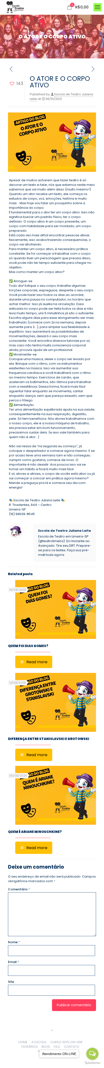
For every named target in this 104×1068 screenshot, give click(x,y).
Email (13, 962)
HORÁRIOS (30, 1046)
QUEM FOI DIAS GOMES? (28, 646)
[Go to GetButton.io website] (92, 1063)
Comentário (19, 889)
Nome (14, 942)
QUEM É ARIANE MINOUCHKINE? (35, 832)
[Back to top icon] (52, 1030)
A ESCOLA (38, 1042)
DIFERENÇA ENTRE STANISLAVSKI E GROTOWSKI (48, 739)
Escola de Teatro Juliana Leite (64, 530)
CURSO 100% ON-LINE (66, 1042)
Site (11, 981)
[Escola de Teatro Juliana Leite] (15, 7)
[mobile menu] (97, 7)
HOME (23, 1042)
